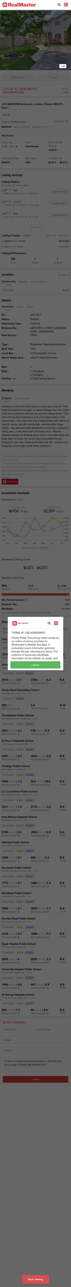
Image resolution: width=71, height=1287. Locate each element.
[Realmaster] (19, 4)
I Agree (35, 665)
